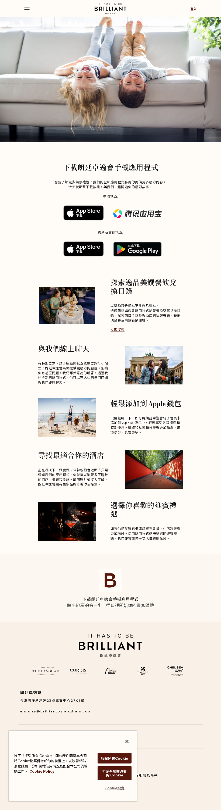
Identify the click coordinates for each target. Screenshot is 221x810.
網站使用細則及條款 (141, 775)
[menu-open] (27, 8)
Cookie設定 (115, 787)
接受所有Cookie (114, 758)
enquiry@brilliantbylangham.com (56, 711)
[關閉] (127, 741)
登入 (193, 8)
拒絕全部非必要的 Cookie (114, 773)
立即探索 (117, 329)
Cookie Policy (41, 771)
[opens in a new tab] (45, 671)
